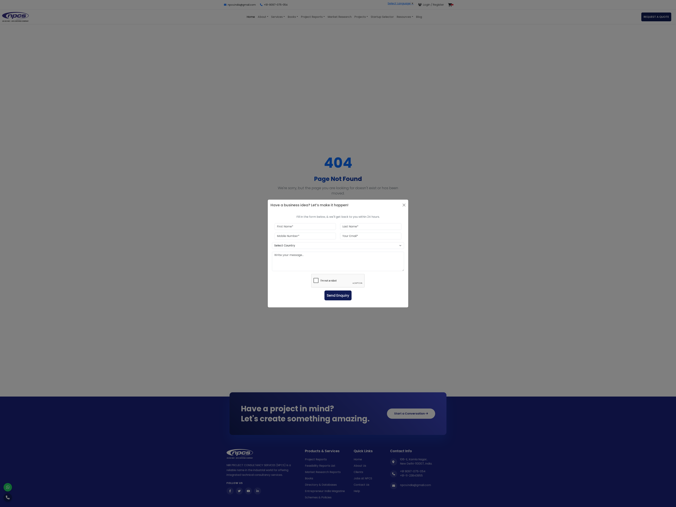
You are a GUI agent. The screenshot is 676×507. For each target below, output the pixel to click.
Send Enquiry (338, 295)
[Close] (404, 205)
